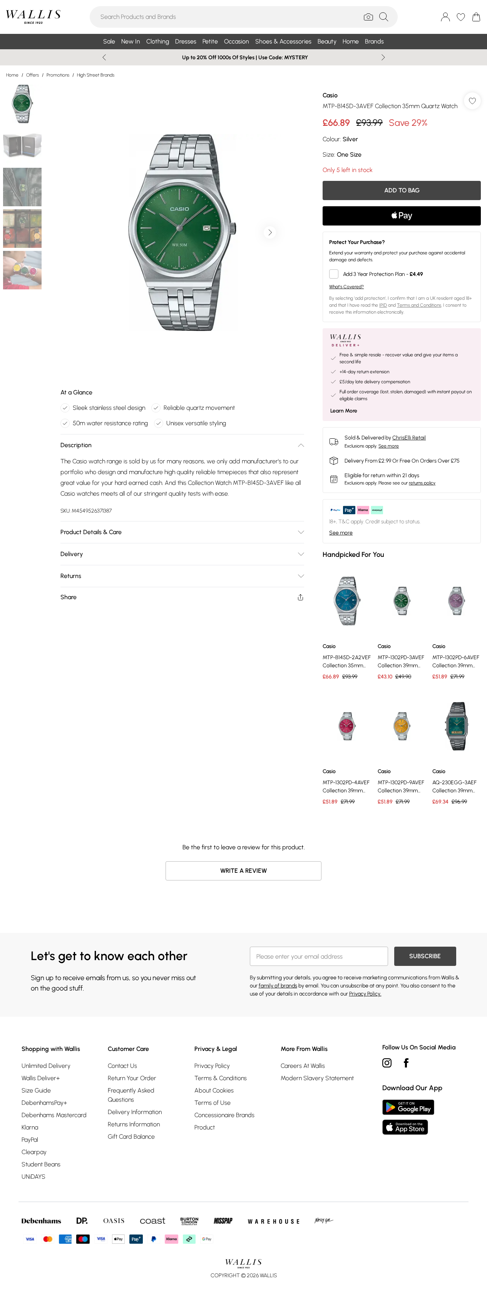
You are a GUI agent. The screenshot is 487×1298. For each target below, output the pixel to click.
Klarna (30, 1127)
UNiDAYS (33, 1176)
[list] (182, 232)
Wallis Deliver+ (41, 1078)
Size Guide (36, 1090)
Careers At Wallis (303, 1065)
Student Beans (41, 1164)
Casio (330, 95)
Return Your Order (132, 1078)
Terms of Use (212, 1102)
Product (204, 1127)
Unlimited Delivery (46, 1065)
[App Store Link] (408, 1117)
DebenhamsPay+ (44, 1102)
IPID (383, 305)
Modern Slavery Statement (317, 1078)
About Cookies (214, 1090)
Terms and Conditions (419, 305)
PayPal (30, 1139)
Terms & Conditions (220, 1078)
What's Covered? (346, 286)
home (12, 75)
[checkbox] (401, 274)
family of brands (278, 985)
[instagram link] (387, 1062)
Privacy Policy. (365, 994)
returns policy (422, 483)
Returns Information (134, 1124)
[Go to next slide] (270, 232)
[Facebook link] (406, 1062)
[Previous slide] (104, 57)
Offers (32, 75)
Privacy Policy (212, 1065)
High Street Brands (95, 75)
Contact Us (122, 1065)
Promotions (58, 75)
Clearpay (34, 1152)
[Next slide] (383, 57)
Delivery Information (135, 1112)
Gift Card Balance (131, 1136)
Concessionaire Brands (224, 1115)
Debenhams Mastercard (54, 1115)
